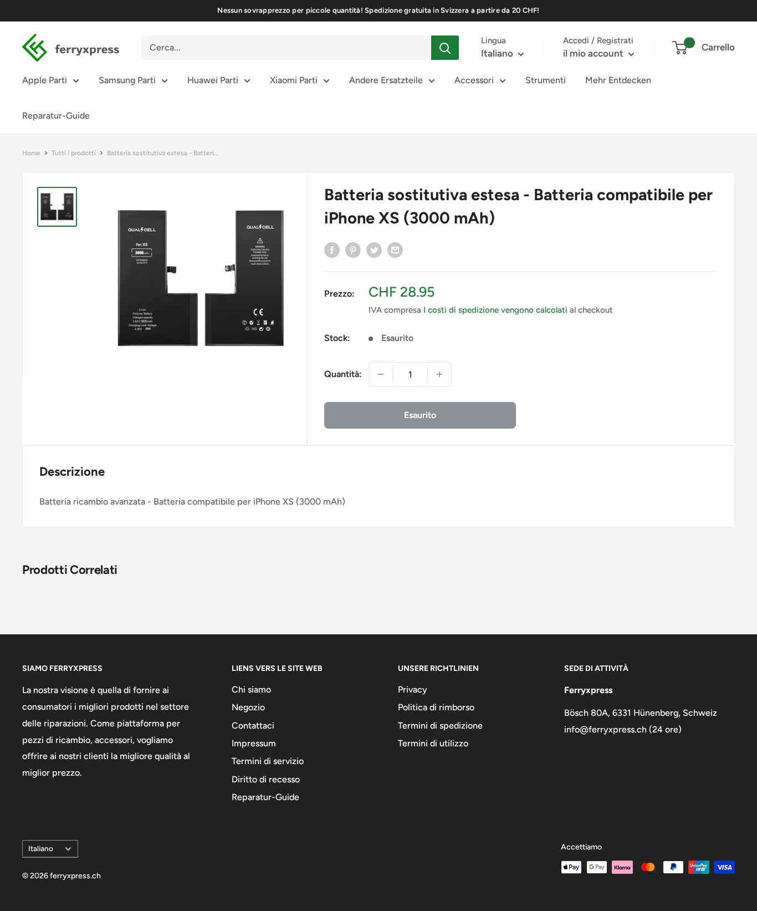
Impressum (254, 743)
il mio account (594, 53)
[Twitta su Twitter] (374, 249)
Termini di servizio (268, 761)
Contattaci (253, 725)
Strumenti (545, 80)
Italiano (40, 848)
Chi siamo (251, 689)
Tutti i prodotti (74, 153)
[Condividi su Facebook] (332, 249)
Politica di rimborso (436, 707)
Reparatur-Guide (56, 115)
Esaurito (420, 415)
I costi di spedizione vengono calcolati (495, 310)
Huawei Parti (212, 80)
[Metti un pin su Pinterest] (353, 249)
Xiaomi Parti (294, 80)
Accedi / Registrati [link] (598, 40)
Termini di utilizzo (433, 743)
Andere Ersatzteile (386, 80)
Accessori (474, 80)
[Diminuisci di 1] (380, 374)
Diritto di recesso (266, 779)
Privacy (412, 689)
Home (31, 153)
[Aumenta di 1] (439, 374)
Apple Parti (44, 80)
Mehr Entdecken (618, 80)
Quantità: (343, 374)
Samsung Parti (127, 80)
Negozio (248, 707)
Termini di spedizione (440, 725)
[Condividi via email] (395, 249)
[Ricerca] (445, 47)
